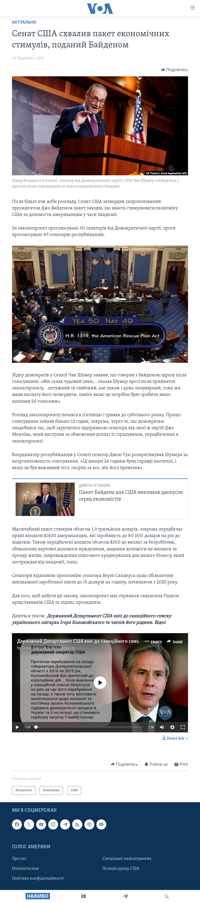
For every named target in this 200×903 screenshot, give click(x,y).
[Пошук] (166, 896)
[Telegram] (125, 896)
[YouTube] (84, 896)
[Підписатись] (101, 825)
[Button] (174, 69)
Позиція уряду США (120, 869)
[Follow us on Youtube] (41, 825)
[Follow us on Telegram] (65, 825)
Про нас (19, 859)
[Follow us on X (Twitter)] (29, 825)
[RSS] (77, 825)
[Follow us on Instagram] (53, 825)
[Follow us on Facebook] (17, 825)
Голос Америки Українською (48, 648)
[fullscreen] (183, 727)
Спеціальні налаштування (126, 859)
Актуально (24, 22)
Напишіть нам (25, 869)
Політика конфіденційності (38, 878)
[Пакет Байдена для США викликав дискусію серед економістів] (45, 499)
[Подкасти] (89, 825)
